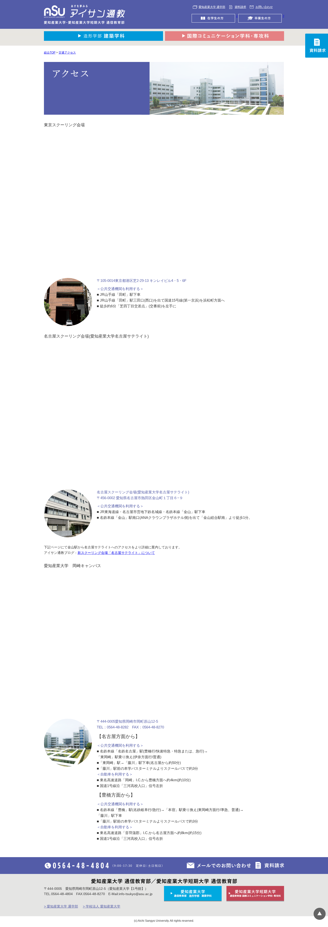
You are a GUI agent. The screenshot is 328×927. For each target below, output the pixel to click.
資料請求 (240, 7)
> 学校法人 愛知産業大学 (101, 906)
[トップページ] (85, 14)
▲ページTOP (320, 914)
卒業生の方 (283, 16)
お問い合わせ (264, 7)
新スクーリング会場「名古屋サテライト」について (116, 553)
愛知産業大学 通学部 (212, 7)
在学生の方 (236, 16)
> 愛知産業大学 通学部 (61, 906)
